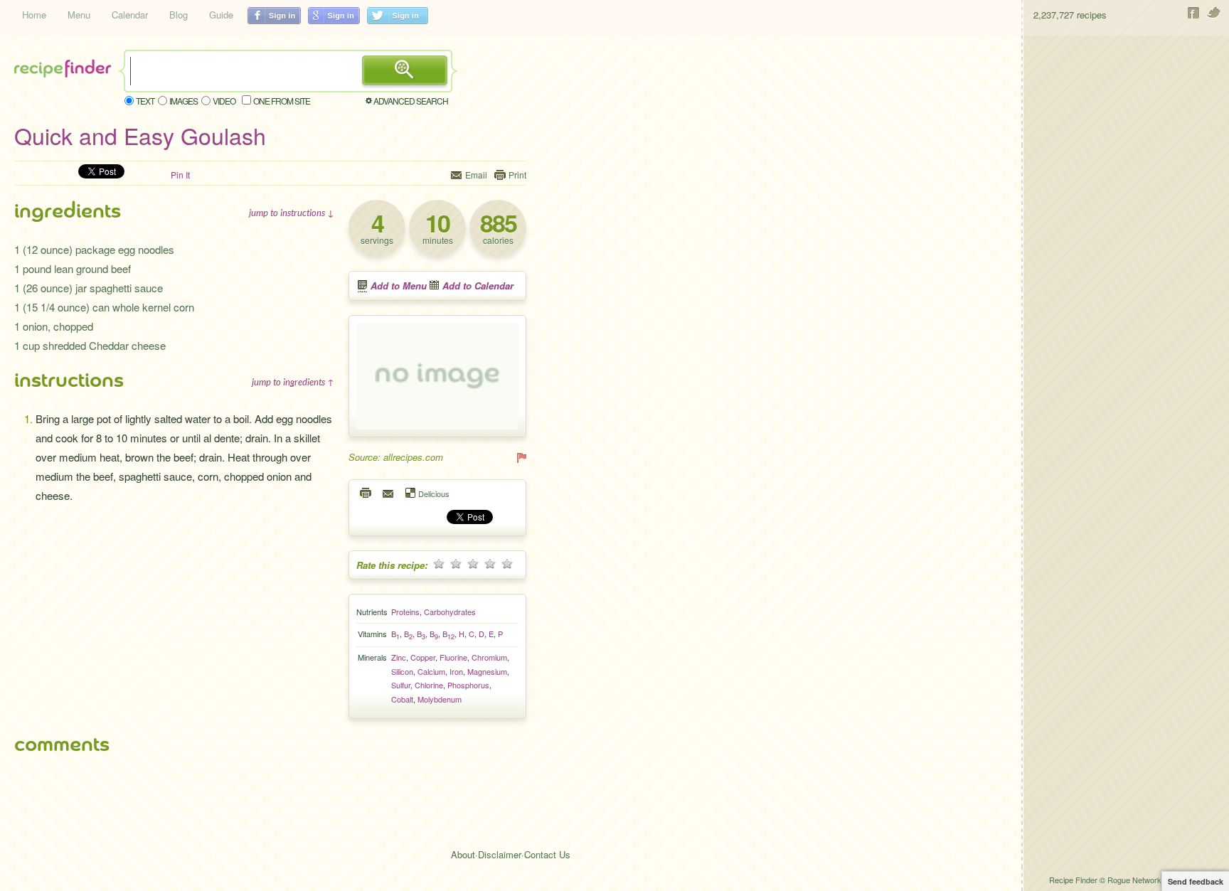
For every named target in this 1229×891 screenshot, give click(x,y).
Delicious (433, 493)
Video (224, 101)
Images (183, 101)
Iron (456, 671)
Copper (422, 657)
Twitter (1214, 12)
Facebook (1194, 12)
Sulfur (400, 684)
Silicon (402, 671)
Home (34, 14)
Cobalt (402, 699)
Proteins (405, 611)
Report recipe (520, 457)
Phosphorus (468, 684)
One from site (281, 101)
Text (145, 101)
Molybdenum (439, 699)
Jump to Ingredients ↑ (293, 382)
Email (476, 174)
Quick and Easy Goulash (140, 135)
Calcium (431, 671)
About (463, 854)
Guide (221, 14)
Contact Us (547, 854)
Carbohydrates (450, 611)
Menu (79, 14)
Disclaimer (499, 854)
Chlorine (429, 684)
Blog (178, 14)
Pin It (180, 175)
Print (517, 174)
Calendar (130, 14)
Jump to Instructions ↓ (291, 212)
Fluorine (453, 657)
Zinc (398, 657)
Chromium (489, 657)
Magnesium (487, 671)
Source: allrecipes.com (396, 457)
